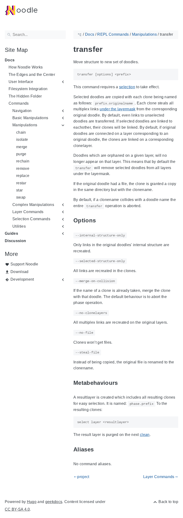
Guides (11, 233)
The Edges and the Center (32, 75)
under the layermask (117, 109)
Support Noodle (24, 264)
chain (21, 132)
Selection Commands (31, 219)
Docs (10, 60)
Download (19, 272)
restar (21, 183)
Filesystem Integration (28, 89)
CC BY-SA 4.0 (17, 509)
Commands (19, 103)
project (81, 477)
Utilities (19, 226)
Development (22, 279)
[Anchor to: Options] (101, 220)
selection (127, 87)
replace (22, 176)
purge (21, 154)
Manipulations (24, 125)
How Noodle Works (26, 67)
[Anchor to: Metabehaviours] (123, 382)
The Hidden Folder (25, 96)
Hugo (31, 502)
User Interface (21, 82)
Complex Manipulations (33, 205)
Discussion (15, 241)
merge (21, 147)
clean (145, 435)
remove (22, 168)
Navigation (21, 111)
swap (20, 197)
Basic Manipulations (30, 118)
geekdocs (53, 502)
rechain (22, 161)
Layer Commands (28, 212)
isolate (22, 139)
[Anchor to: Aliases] (99, 449)
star (19, 190)
